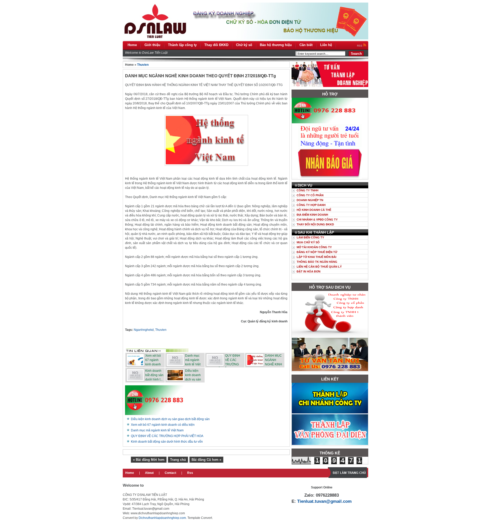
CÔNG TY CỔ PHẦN (310, 195)
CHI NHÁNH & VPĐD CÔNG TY (317, 219)
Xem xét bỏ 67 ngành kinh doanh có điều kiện (163, 425)
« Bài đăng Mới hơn (148, 460)
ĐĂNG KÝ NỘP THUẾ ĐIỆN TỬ (317, 252)
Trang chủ (178, 460)
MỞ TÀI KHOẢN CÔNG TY (314, 247)
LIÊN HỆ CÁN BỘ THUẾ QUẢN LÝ (319, 266)
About (149, 473)
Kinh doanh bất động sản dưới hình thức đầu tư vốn (167, 441)
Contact (170, 473)
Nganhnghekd (144, 330)
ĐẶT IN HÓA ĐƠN (308, 271)
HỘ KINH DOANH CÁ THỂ (314, 209)
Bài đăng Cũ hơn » (206, 460)
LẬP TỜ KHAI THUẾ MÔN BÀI (316, 256)
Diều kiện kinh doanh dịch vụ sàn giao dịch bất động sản (170, 419)
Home (129, 473)
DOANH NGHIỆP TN (310, 200)
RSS (360, 45)
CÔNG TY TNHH (307, 190)
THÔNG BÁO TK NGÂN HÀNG (317, 261)
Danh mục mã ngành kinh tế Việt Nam (157, 430)
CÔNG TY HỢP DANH (311, 204)
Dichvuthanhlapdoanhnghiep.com (162, 518)
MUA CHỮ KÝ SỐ (308, 242)
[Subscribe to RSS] (244, 342)
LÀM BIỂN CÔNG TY (310, 237)
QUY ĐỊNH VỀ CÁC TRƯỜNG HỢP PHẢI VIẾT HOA (167, 436)
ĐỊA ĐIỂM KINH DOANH (312, 214)
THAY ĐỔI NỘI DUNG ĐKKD (315, 224)
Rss (190, 473)
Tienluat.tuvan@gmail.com (324, 501)
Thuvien (143, 65)
